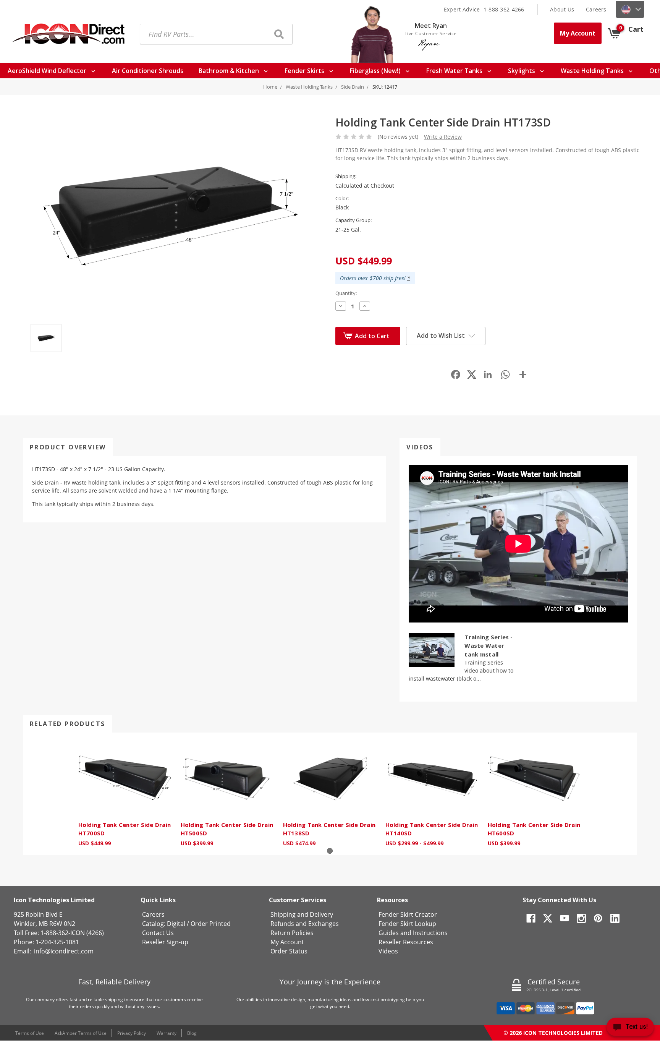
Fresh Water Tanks (455, 70)
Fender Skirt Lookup (407, 923)
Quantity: (346, 293)
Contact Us (158, 933)
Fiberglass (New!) (376, 70)
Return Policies (292, 933)
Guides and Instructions (413, 933)
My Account (577, 33)
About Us (562, 9)
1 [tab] (330, 851)
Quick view (125, 778)
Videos (419, 447)
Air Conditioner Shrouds (147, 70)
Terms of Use (29, 1033)
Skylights (522, 70)
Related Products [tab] (67, 724)
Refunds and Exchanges (304, 923)
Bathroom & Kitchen (229, 70)
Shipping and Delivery (301, 914)
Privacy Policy (131, 1033)
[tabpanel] (125, 794)
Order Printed (211, 923)
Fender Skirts (305, 70)
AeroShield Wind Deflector (48, 70)
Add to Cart (372, 336)
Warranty (166, 1033)
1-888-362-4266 (504, 9)
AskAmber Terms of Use (81, 1033)
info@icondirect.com (64, 951)
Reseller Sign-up (165, 942)
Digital (176, 923)
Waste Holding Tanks (593, 70)
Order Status (288, 951)
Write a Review (443, 136)
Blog (192, 1033)
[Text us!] (630, 1028)
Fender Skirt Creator (408, 914)
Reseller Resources (406, 942)
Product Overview (68, 447)
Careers (596, 9)
